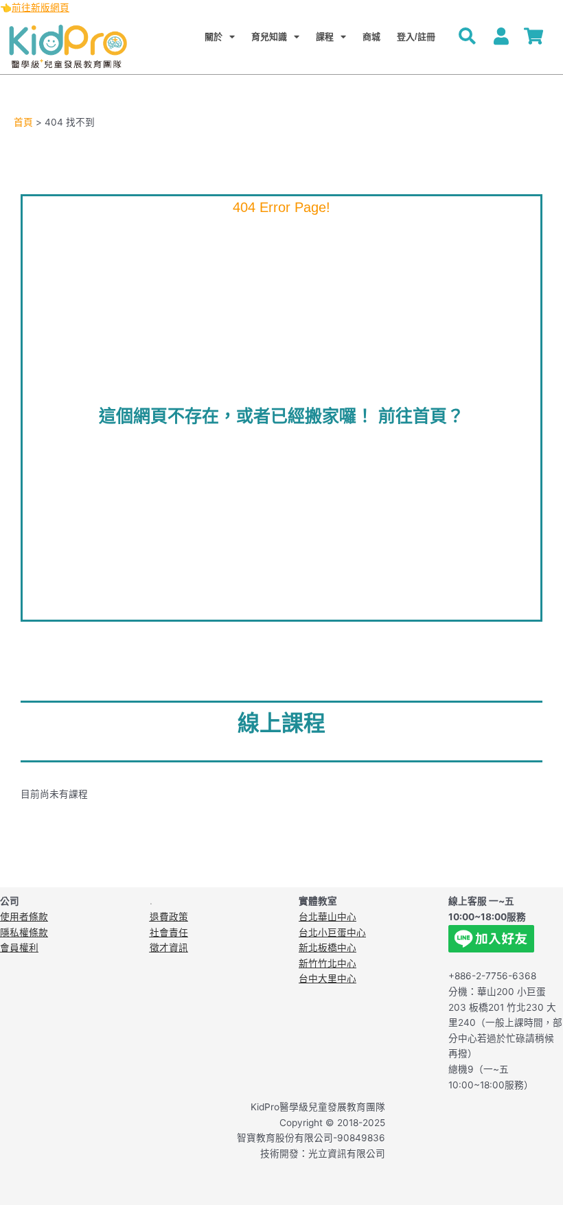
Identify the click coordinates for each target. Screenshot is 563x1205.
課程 (325, 37)
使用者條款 (24, 916)
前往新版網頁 (40, 7)
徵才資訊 (169, 947)
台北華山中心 (327, 916)
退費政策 (169, 916)
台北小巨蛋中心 (332, 932)
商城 (371, 37)
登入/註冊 (416, 37)
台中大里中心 (327, 978)
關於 (213, 37)
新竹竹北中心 (327, 963)
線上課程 (281, 723)
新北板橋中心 (327, 947)
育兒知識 (269, 37)
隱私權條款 (24, 932)
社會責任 (169, 932)
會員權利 (19, 947)
